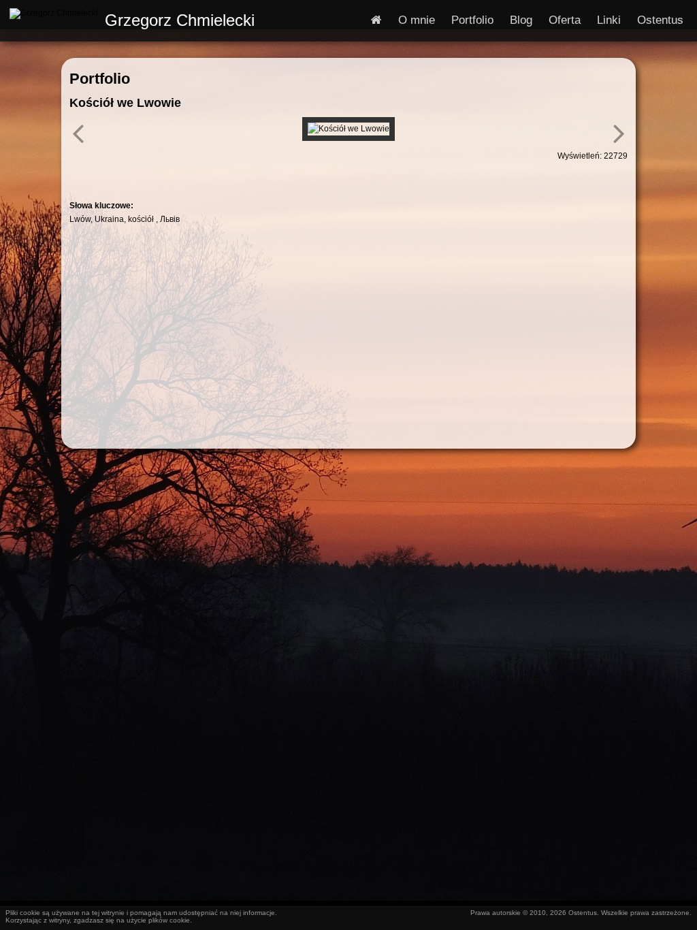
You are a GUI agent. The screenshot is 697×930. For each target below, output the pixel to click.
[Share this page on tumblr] (204, 175)
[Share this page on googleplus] (131, 175)
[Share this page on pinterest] (106, 175)
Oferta (565, 20)
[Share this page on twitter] (155, 175)
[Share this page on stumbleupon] (253, 175)
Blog (521, 20)
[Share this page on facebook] (82, 175)
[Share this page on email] (302, 175)
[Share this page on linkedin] (180, 175)
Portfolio (472, 20)
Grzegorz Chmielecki (180, 20)
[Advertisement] (348, 332)
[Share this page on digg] (278, 175)
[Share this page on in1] (229, 175)
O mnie (416, 20)
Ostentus (660, 20)
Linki (609, 20)
